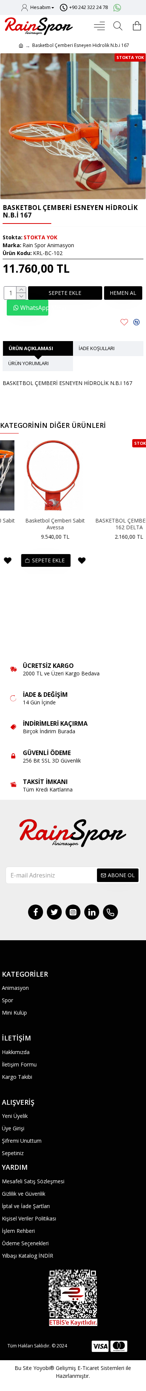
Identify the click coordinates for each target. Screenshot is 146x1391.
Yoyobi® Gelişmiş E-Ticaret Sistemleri (78, 1367)
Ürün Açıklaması (31, 348)
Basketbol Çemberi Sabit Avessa (38, 524)
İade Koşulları (97, 348)
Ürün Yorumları (28, 363)
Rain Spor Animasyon (48, 245)
